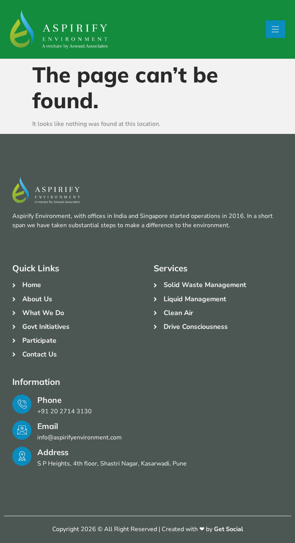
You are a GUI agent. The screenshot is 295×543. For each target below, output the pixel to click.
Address (52, 452)
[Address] (21, 456)
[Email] (21, 430)
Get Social (228, 529)
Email (47, 426)
